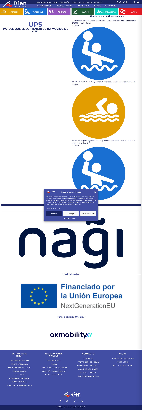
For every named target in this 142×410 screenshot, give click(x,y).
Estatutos (19, 375)
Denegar (71, 214)
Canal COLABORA (88, 373)
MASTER (133, 12)
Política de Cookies (70, 218)
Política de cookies (122, 366)
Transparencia (19, 382)
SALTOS (85, 12)
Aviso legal (122, 362)
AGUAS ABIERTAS (109, 12)
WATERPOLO (38, 12)
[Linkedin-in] (127, 2)
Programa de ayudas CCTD (54, 368)
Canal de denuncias (88, 369)
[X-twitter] (123, 2)
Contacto (87, 2)
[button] (95, 192)
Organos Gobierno (19, 361)
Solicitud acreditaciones (19, 385)
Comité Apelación (19, 364)
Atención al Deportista (88, 366)
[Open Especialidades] (74, 6)
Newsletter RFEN (53, 375)
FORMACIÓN (64, 2)
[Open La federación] (53, 6)
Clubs (54, 364)
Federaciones (54, 361)
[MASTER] (122, 11)
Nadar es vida (44, 2)
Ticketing (76, 2)
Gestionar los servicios (53, 208)
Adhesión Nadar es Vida (53, 371)
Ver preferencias (88, 214)
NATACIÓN (14, 12)
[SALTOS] (75, 11)
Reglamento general (19, 378)
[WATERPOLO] (27, 11)
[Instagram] (120, 2)
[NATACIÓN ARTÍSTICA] (51, 11)
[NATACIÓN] (3, 11)
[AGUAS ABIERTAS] (99, 11)
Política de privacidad (123, 359)
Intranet (98, 2)
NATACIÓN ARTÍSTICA (61, 12)
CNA (55, 2)
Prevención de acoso (88, 362)
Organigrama (19, 371)
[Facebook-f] (117, 2)
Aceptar (54, 214)
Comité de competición (19, 368)
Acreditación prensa (88, 376)
